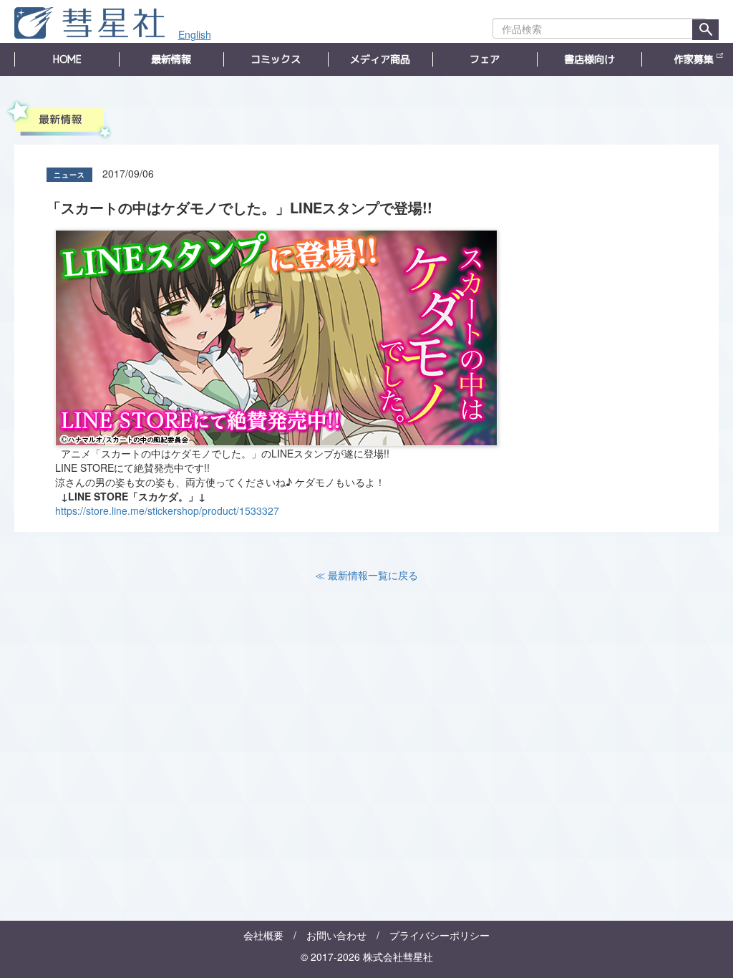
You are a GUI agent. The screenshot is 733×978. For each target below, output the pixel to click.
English (194, 34)
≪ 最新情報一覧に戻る (366, 575)
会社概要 (263, 935)
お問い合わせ (336, 935)
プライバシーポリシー (439, 935)
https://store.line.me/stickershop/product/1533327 (167, 510)
